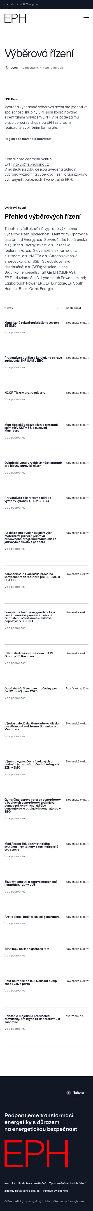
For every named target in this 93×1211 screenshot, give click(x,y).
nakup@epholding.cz (31, 165)
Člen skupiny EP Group (19, 4)
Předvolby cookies (55, 1191)
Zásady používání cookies (22, 1191)
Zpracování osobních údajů (67, 1183)
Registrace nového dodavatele (28, 139)
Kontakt (10, 1183)
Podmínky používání (32, 1183)
